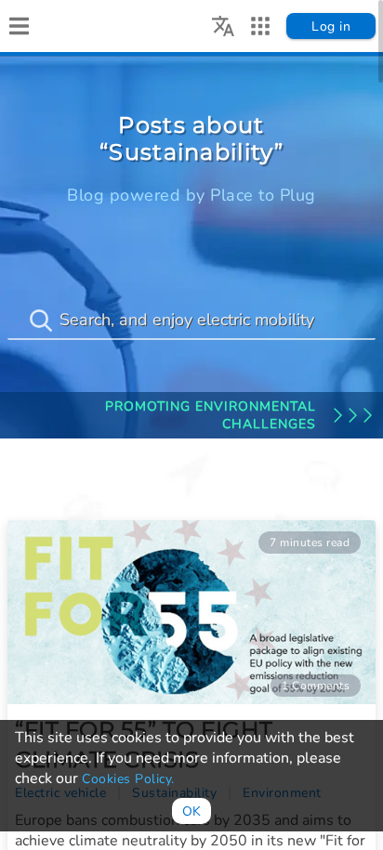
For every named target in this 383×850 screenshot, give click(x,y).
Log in (330, 26)
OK (191, 811)
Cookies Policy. (128, 779)
